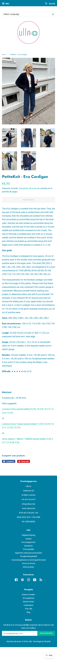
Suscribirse (46, 633)
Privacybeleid (28, 549)
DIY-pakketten (28, 598)
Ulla (30, 641)
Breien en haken (28, 594)
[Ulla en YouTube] (34, 580)
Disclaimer (28, 546)
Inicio (4, 54)
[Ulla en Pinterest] (22, 580)
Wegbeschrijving (28, 535)
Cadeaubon (28, 605)
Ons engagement (28, 542)
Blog (28, 612)
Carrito (51, 3)
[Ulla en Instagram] (28, 580)
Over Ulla (28, 609)
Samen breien (28, 602)
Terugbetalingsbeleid (28, 556)
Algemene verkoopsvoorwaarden (28, 553)
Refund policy (28, 567)
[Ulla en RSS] (40, 580)
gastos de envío (30, 188)
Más (7, 4)
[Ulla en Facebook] (16, 580)
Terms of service (28, 563)
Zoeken (29, 539)
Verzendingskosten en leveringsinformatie (28, 560)
